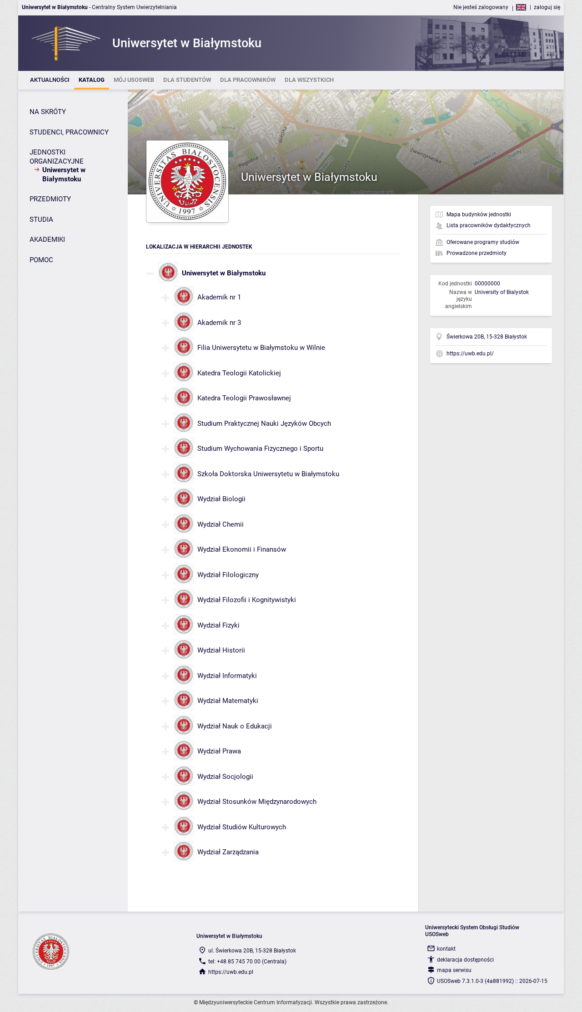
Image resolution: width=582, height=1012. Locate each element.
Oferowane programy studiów (483, 242)
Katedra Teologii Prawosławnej (244, 398)
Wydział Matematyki (227, 701)
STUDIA (41, 219)
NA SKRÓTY (48, 112)
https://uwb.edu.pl (230, 972)
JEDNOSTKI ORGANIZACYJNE (57, 156)
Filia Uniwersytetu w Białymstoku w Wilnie (261, 348)
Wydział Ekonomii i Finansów (241, 549)
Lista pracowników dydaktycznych (489, 225)
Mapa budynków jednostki (479, 214)
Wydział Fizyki (218, 625)
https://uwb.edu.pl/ (470, 353)
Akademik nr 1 (219, 297)
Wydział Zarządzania (228, 852)
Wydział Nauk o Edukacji (234, 726)
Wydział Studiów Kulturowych (241, 827)
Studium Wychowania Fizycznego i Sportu (260, 448)
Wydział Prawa (219, 751)
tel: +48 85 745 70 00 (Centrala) (247, 961)
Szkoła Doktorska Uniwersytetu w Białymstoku (268, 474)
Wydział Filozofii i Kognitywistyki (246, 600)
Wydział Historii (221, 650)
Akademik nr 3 (219, 323)
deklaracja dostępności (465, 960)
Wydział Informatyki (227, 676)
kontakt (446, 949)
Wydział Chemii (220, 524)
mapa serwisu (454, 970)
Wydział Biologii (221, 499)
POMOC (41, 260)
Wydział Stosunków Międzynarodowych (256, 802)
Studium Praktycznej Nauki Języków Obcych (264, 423)
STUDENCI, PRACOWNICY (69, 132)
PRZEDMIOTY (50, 199)
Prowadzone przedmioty (477, 253)
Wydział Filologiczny (228, 575)
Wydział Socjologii (225, 777)
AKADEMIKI (47, 239)
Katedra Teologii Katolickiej (239, 373)
